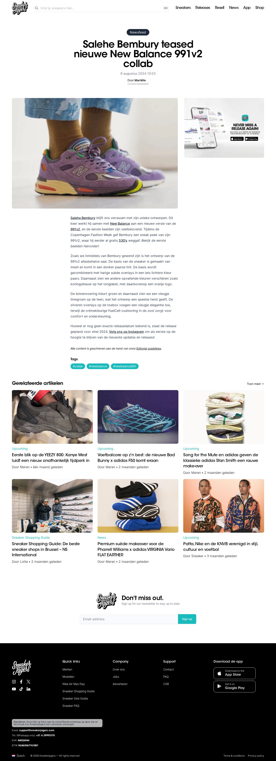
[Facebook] (21, 682)
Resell (219, 8)
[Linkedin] (28, 689)
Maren (24, 467)
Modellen (68, 676)
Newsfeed (138, 32)
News (233, 8)
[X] (28, 682)
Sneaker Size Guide (75, 698)
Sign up (187, 619)
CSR (166, 684)
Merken (67, 669)
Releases (202, 8)
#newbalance (98, 366)
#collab (78, 366)
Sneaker (197, 556)
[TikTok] (21, 689)
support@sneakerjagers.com (36, 730)
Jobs (116, 676)
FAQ (166, 676)
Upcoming (20, 449)
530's (123, 240)
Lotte (24, 562)
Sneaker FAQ (70, 705)
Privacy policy (256, 755)
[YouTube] (14, 689)
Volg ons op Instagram (126, 332)
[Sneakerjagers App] (224, 128)
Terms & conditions (234, 755)
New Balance (120, 223)
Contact (168, 669)
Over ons (119, 669)
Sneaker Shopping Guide (31, 538)
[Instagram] (14, 682)
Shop (259, 8)
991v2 (75, 229)
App (247, 8)
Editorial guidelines (148, 348)
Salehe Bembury (83, 218)
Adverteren (120, 684)
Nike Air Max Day (73, 684)
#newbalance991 (124, 366)
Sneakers (183, 8)
